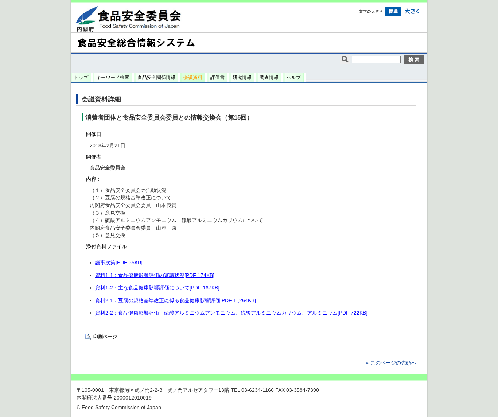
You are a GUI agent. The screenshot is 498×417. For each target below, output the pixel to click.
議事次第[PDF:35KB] (119, 262)
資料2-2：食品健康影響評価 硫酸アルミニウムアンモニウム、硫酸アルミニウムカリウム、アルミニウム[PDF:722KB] (231, 313)
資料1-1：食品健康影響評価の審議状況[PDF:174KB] (154, 275)
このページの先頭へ (393, 363)
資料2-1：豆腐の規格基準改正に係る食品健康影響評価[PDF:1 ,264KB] (175, 300)
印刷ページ (105, 336)
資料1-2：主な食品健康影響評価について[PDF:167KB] (157, 288)
